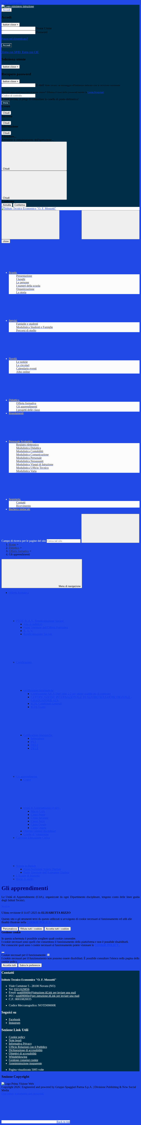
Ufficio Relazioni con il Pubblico (28, 1046)
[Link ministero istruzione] (17, 6)
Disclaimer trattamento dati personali (22, 1093)
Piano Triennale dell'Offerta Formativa (46, 627)
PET (33, 741)
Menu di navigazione (69, 586)
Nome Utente (44, 28)
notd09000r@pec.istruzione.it (47, 995)
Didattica (14, 547)
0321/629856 (21, 989)
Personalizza (10, 928)
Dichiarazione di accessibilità (25, 1050)
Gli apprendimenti (27, 776)
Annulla (7, 205)
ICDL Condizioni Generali (46, 703)
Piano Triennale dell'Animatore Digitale (46, 872)
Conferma (20, 205)
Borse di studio (25, 879)
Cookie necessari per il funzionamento (23, 955)
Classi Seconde (39, 817)
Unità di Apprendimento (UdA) (42, 808)
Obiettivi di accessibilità (22, 1053)
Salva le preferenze (30, 965)
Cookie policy (17, 1037)
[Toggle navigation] (30, 224)
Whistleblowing (18, 1056)
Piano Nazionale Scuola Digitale (42, 869)
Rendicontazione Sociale (38, 634)
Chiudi (6, 113)
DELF (34, 745)
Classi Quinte (38, 827)
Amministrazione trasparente (25, 1063)
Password (41, 32)
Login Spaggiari (96, 92)
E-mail (40, 85)
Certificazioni (24, 662)
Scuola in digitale (26, 865)
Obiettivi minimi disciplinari (40, 831)
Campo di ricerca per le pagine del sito (23, 540)
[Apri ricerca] (111, 224)
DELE (35, 748)
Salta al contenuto (11, 3)
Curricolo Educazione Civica (33, 837)
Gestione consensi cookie (23, 1060)
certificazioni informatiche (39, 690)
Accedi (6, 10)
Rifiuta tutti (31, 928)
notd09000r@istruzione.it (46, 992)
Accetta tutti (57, 928)
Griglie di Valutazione (36, 834)
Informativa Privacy (20, 1043)
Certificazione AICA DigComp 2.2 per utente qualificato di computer (71, 693)
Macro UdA (38, 811)
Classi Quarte (38, 824)
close (6, 241)
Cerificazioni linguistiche (38, 735)
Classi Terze (38, 821)
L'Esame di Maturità (28, 875)
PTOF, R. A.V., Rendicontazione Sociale (40, 620)
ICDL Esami (38, 706)
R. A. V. (28, 630)
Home (12, 544)
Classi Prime (38, 814)
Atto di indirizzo (33, 624)
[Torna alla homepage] (70, 208)
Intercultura (37, 738)
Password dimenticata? (14, 38)
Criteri (27, 779)
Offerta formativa (19, 551)
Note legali (15, 1040)
